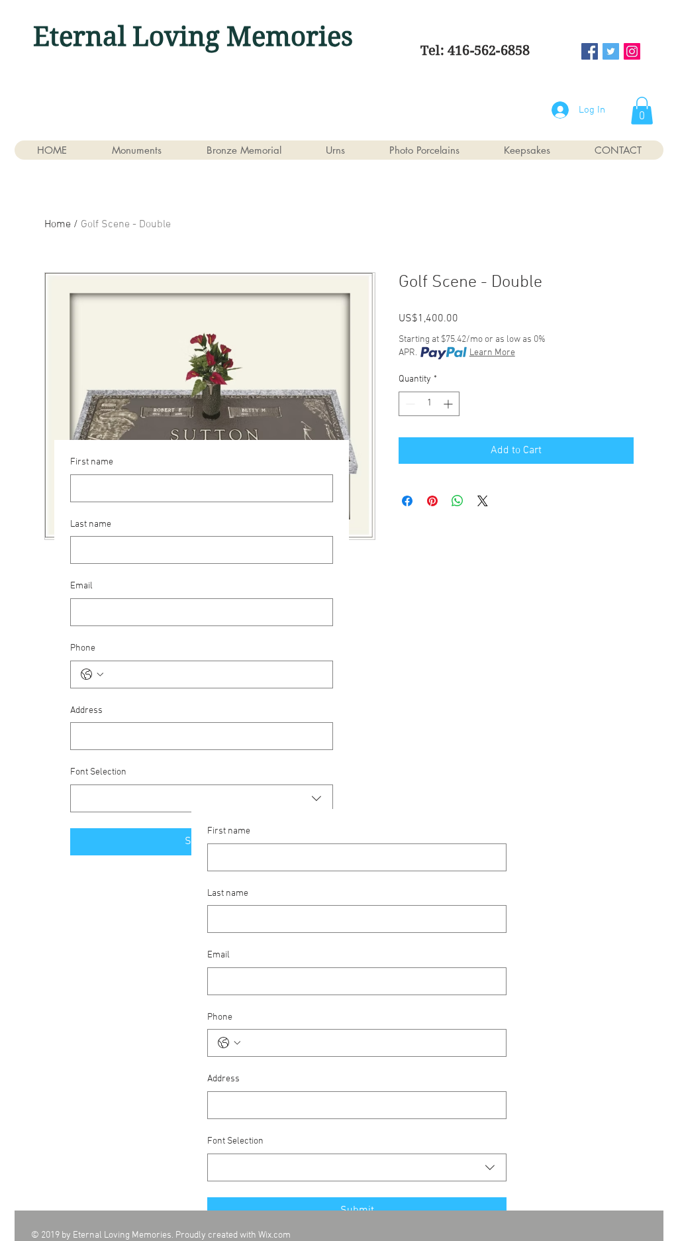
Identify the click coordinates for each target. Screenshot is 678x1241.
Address (86, 710)
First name (91, 462)
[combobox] (201, 798)
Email (81, 586)
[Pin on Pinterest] (432, 501)
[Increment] (449, 403)
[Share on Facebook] (407, 501)
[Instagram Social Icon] (632, 51)
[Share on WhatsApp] (457, 501)
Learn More (492, 352)
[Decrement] (409, 403)
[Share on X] (483, 501)
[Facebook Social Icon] (589, 51)
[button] (642, 111)
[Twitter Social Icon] (611, 51)
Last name (90, 524)
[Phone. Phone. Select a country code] (92, 674)
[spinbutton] (429, 403)
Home (57, 224)
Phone (82, 648)
